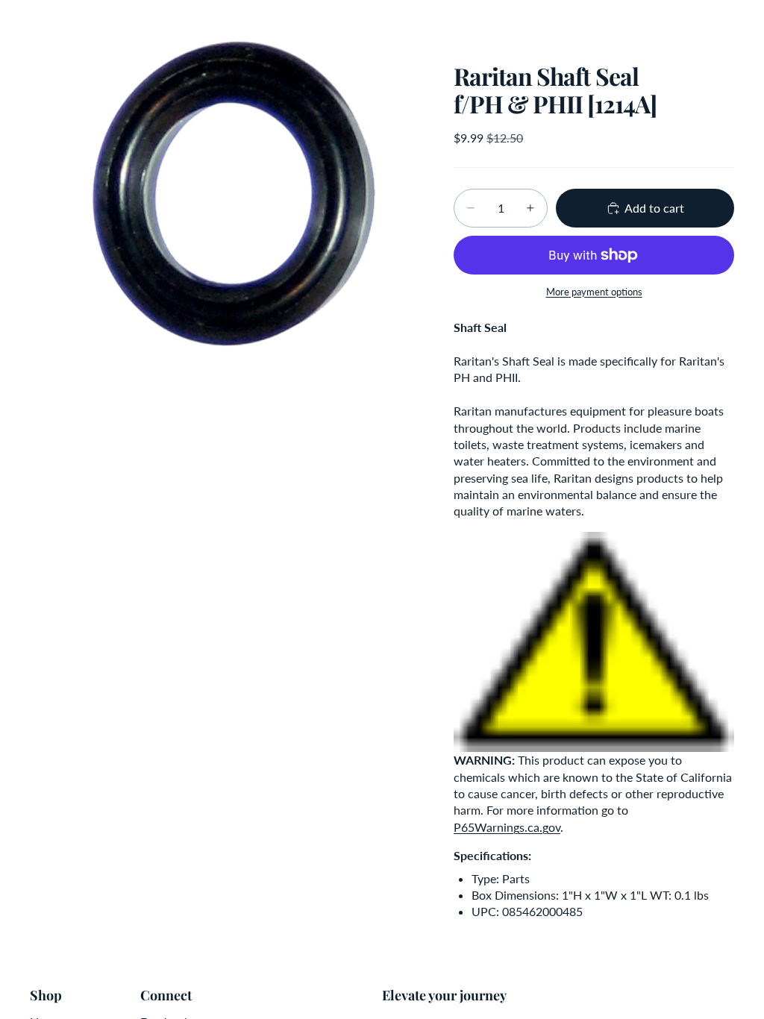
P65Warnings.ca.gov (507, 827)
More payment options (594, 292)
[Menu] (17, 22)
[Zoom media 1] (224, 194)
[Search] (49, 22)
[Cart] (746, 22)
